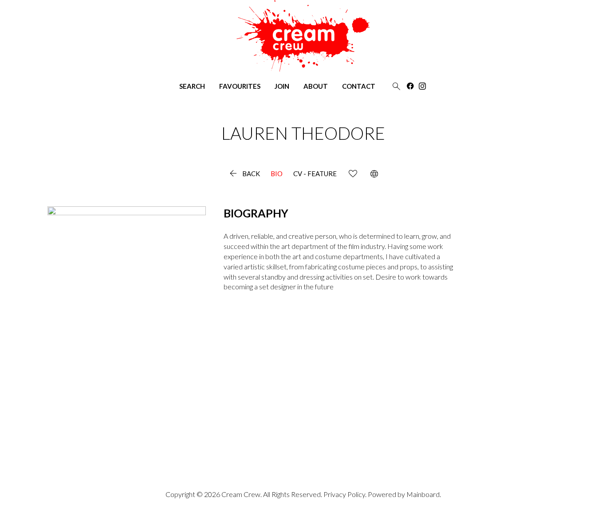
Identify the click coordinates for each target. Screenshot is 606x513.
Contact (358, 86)
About (315, 86)
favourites (239, 86)
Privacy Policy (344, 494)
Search (192, 86)
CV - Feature (315, 173)
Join (282, 86)
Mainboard (423, 494)
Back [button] (244, 173)
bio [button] (277, 173)
